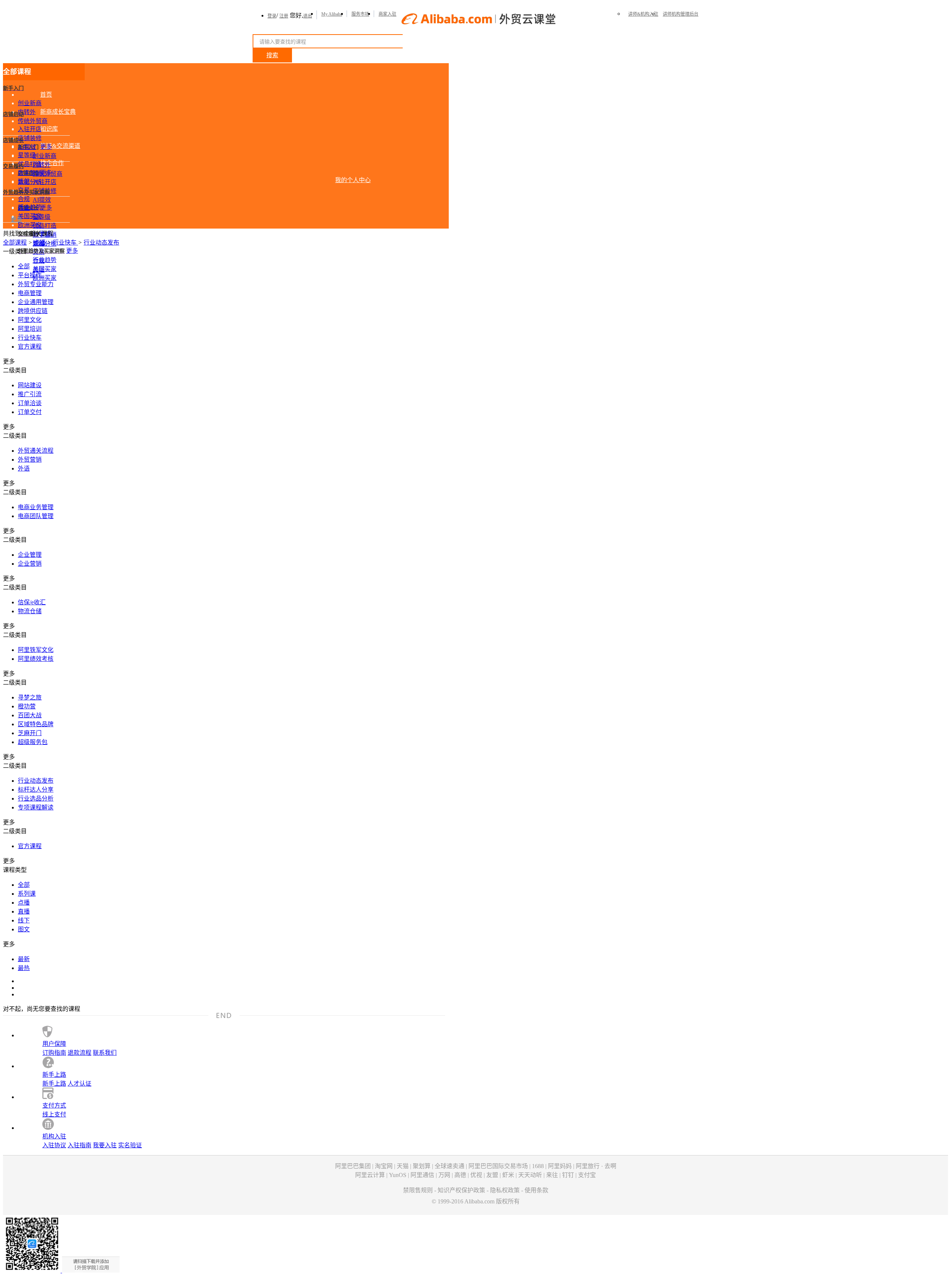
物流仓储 (30, 611)
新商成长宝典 (58, 112)
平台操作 (30, 275)
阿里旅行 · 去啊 (596, 1166)
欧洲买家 (30, 225)
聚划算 (422, 1166)
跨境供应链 (33, 311)
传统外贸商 (33, 121)
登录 (271, 16)
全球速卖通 (449, 1166)
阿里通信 (422, 1175)
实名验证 (130, 1145)
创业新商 (30, 103)
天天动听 (530, 1175)
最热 (24, 968)
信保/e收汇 (32, 602)
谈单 (24, 181)
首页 (46, 94)
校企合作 (52, 163)
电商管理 (30, 293)
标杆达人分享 (35, 789)
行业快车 (65, 242)
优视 (476, 1175)
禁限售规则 (418, 1190)
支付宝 (587, 1175)
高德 (460, 1175)
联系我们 (105, 1053)
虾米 (508, 1175)
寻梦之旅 (30, 697)
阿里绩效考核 (35, 659)
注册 (283, 16)
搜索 (272, 55)
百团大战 (30, 715)
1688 (538, 1166)
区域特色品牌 (35, 724)
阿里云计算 (370, 1175)
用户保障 (54, 1044)
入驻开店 (30, 129)
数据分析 (30, 182)
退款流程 (79, 1053)
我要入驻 (105, 1145)
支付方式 (54, 1105)
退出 (307, 16)
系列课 (27, 893)
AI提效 (27, 147)
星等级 (27, 155)
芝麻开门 (30, 733)
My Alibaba (331, 14)
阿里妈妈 (560, 1166)
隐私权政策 (505, 1190)
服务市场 (360, 14)
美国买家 (30, 216)
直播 (24, 911)
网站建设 (30, 385)
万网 (444, 1175)
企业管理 (30, 555)
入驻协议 (54, 1145)
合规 (24, 199)
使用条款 (536, 1190)
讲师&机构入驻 (643, 14)
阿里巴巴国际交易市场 (498, 1166)
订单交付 (30, 412)
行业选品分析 (35, 798)
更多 (46, 146)
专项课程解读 (35, 807)
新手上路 (54, 1074)
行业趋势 (30, 207)
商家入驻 (387, 14)
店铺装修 (30, 138)
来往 (552, 1175)
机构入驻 (54, 1136)
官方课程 (30, 346)
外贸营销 (30, 459)
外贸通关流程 (35, 450)
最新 (24, 959)
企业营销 (30, 563)
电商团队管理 (35, 516)
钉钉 (568, 1175)
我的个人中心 (353, 180)
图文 (24, 929)
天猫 (403, 1166)
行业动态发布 (101, 242)
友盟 (492, 1175)
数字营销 (30, 173)
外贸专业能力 (35, 284)
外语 (24, 468)
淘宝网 (384, 1166)
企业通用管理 (35, 302)
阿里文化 (30, 320)
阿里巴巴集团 (353, 1166)
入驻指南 (79, 1145)
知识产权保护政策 (461, 1190)
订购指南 (54, 1053)
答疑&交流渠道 (60, 146)
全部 (24, 266)
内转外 (27, 112)
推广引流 (30, 394)
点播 (40, 242)
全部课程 (15, 242)
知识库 (49, 129)
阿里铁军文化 (35, 650)
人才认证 (79, 1083)
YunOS (397, 1175)
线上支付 (54, 1114)
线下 (24, 920)
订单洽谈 (30, 403)
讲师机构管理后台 (680, 14)
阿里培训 (30, 329)
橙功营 (27, 706)
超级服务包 (33, 742)
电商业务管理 (35, 507)
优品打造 (30, 164)
